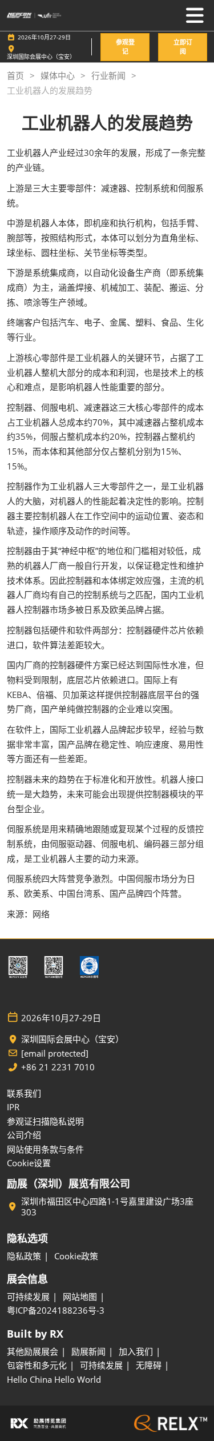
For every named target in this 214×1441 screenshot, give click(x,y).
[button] (125, 47)
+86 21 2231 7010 (58, 1067)
